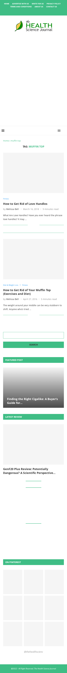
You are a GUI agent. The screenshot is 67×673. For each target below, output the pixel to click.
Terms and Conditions (21, 6)
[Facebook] (23, 11)
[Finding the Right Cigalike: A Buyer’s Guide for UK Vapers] (33, 387)
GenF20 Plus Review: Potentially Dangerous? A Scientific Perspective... (29, 471)
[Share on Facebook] (32, 225)
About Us (39, 6)
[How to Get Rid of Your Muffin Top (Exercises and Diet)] (33, 259)
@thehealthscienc (33, 651)
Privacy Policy (54, 3)
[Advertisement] (33, 94)
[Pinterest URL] (12, 582)
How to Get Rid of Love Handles (25, 204)
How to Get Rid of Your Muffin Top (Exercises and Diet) (27, 292)
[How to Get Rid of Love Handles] (33, 173)
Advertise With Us (20, 3)
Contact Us (51, 6)
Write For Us (38, 3)
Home (6, 3)
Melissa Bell (12, 209)
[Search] (63, 130)
